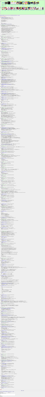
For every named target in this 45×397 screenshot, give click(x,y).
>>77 (1, 51)
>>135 (1, 266)
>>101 (1, 146)
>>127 (1, 222)
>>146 (1, 303)
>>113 (1, 175)
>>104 (1, 148)
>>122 (1, 204)
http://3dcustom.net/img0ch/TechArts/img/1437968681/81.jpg (6, 61)
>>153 (1, 327)
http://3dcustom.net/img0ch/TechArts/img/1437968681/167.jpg (6, 376)
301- (6, 15)
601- (9, 15)
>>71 (1, 36)
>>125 (1, 244)
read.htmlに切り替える (15, 15)
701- (10, 15)
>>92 (1, 99)
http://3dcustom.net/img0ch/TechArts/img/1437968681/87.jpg (6, 79)
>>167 (1, 380)
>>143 (1, 295)
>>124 (1, 211)
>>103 (1, 165)
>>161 (1, 354)
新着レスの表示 (22, 390)
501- (8, 15)
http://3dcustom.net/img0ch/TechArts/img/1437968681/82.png (6, 63)
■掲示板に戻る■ (1, 15)
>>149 (1, 313)
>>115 (1, 180)
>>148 (1, 311)
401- (7, 15)
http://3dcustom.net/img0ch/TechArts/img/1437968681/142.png (6, 283)
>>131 (1, 239)
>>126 (1, 224)
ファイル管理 (18, 15)
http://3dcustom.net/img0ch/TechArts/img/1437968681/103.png (6, 134)
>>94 (1, 104)
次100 (5, 391)
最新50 (12, 15)
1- (4, 15)
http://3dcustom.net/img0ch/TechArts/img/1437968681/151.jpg (6, 315)
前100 (4, 391)
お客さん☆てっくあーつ (4, 17)
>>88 (1, 97)
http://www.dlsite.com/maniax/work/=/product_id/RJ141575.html (6, 144)
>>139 (1, 272)
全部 (3, 15)
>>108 (1, 162)
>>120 (1, 197)
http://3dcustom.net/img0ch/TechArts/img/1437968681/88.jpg (6, 84)
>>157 (1, 340)
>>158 (1, 347)
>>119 (1, 194)
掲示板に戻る (1, 391)
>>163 (1, 366)
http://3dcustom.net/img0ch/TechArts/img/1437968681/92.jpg (6, 93)
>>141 (1, 297)
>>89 (1, 91)
